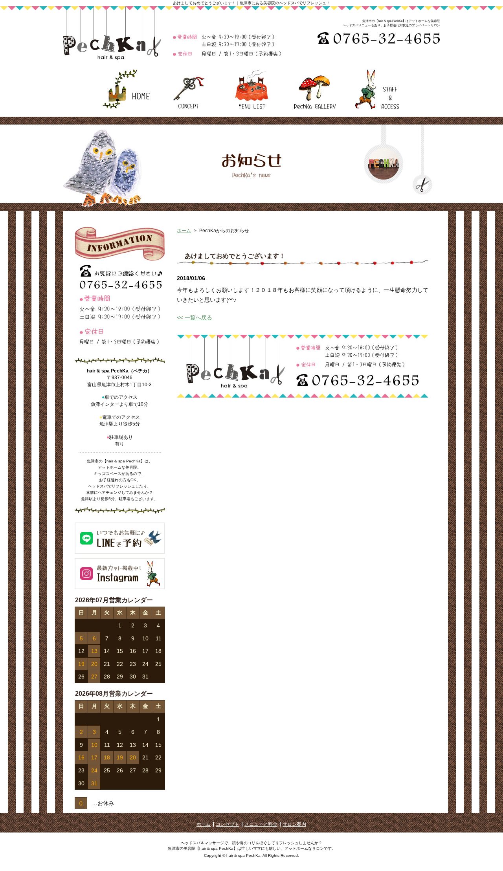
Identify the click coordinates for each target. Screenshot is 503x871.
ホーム (184, 230)
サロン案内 (294, 824)
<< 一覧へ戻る (194, 317)
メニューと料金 (260, 824)
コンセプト (227, 824)
